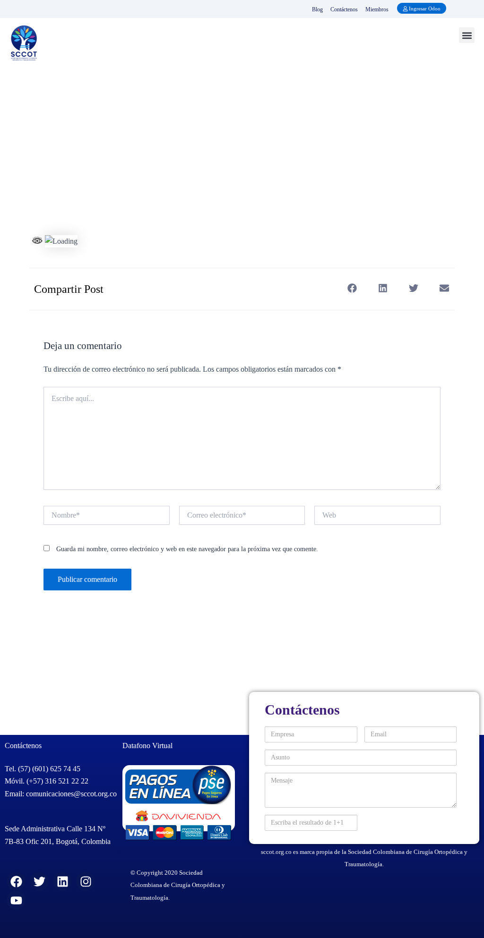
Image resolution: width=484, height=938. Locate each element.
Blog (317, 9)
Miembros (377, 9)
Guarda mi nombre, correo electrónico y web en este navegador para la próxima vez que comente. (187, 549)
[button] (467, 35)
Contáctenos (344, 9)
